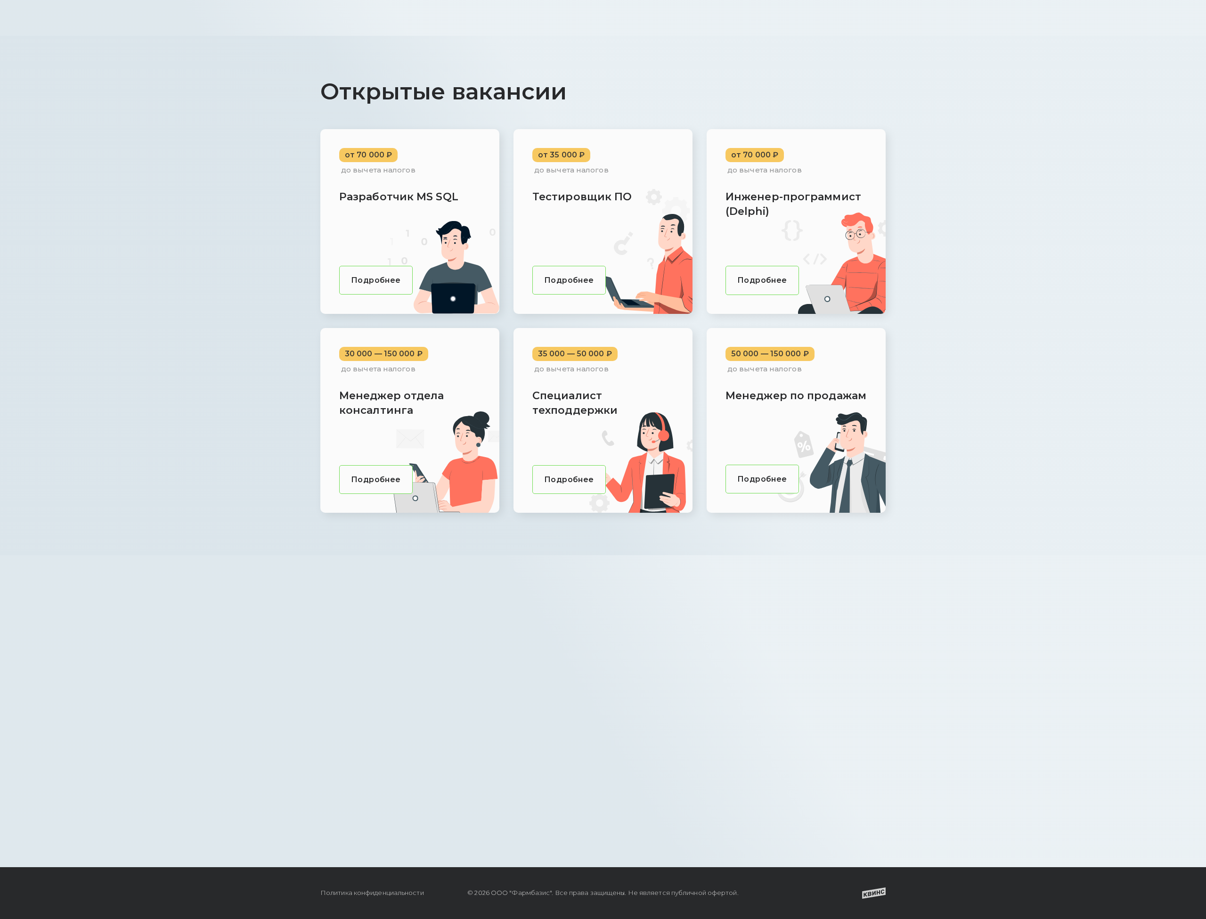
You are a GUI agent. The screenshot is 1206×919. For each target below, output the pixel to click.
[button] (376, 280)
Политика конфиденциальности (372, 892)
